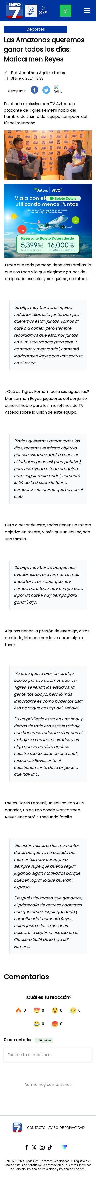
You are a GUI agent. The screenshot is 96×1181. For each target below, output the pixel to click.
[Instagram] (42, 1147)
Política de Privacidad (41, 1169)
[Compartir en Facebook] (34, 90)
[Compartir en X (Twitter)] (46, 90)
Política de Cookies (72, 1169)
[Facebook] (26, 1147)
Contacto (36, 1127)
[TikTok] (50, 1147)
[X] (34, 1147)
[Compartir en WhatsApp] (58, 90)
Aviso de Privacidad (66, 1127)
